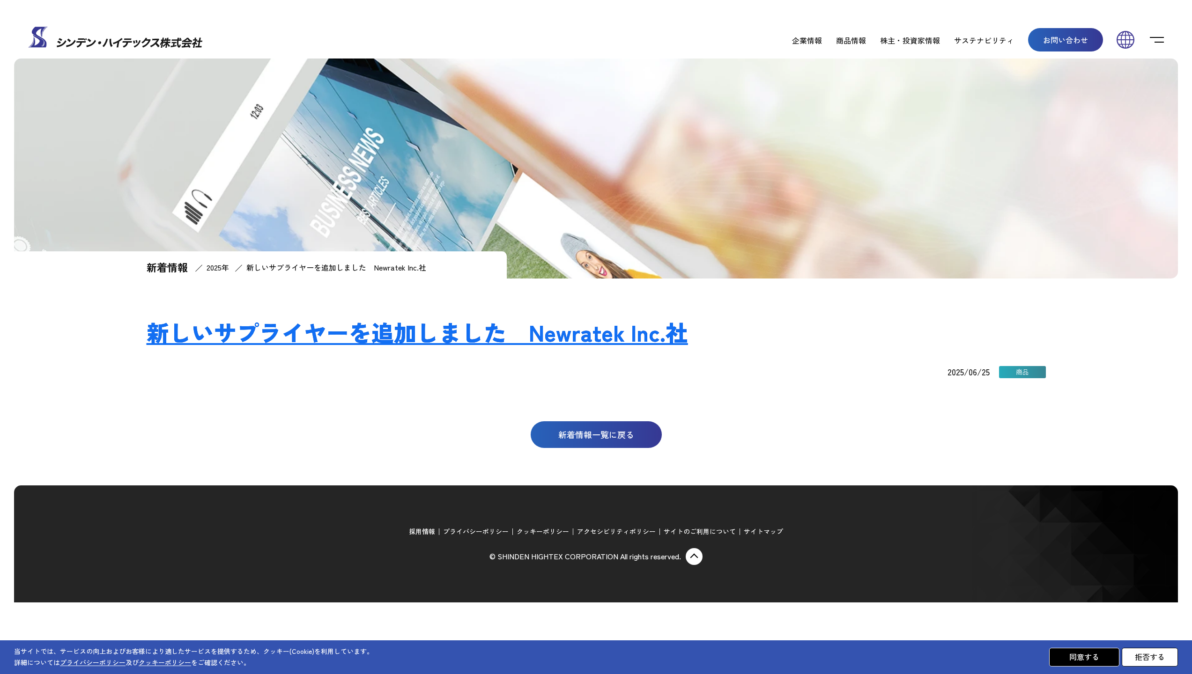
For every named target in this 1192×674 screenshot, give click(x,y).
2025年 (218, 267)
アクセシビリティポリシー (616, 531)
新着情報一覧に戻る (596, 434)
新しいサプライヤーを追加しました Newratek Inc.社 (417, 331)
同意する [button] (1084, 656)
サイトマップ (763, 531)
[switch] (1157, 40)
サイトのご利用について (700, 531)
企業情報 (807, 40)
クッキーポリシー (543, 531)
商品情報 (851, 40)
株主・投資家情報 (910, 40)
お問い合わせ (1065, 39)
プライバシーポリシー (476, 531)
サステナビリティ (984, 40)
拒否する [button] (1150, 656)
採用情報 (422, 531)
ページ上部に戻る (694, 556)
